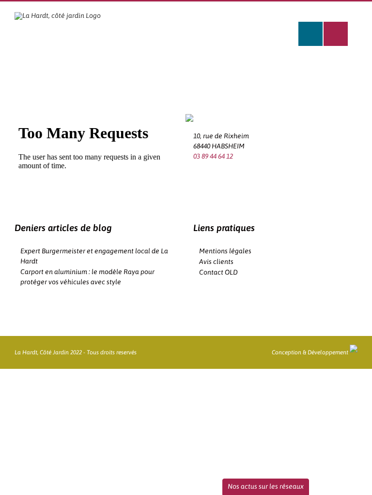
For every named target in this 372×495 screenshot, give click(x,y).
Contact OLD (218, 272)
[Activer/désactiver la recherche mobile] (310, 34)
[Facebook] (196, 176)
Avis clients (216, 261)
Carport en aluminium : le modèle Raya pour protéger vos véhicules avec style (87, 277)
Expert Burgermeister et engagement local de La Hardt (94, 256)
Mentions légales (225, 251)
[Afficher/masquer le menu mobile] (336, 34)
